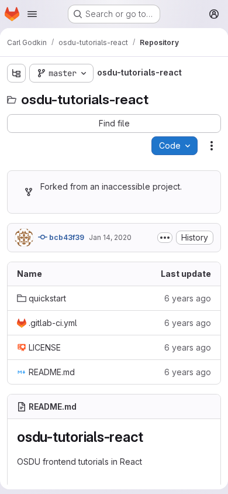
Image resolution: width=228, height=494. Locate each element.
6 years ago (187, 298)
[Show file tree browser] (16, 73)
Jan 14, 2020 (110, 237)
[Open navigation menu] (32, 14)
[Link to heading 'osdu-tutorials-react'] (150, 436)
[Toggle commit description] (164, 237)
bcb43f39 (65, 237)
